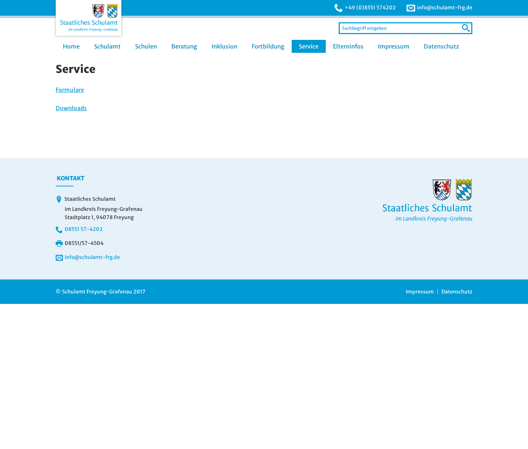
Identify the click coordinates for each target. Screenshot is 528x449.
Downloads (71, 108)
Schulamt (107, 46)
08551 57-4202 (84, 229)
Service (309, 46)
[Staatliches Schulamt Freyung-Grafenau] (88, 18)
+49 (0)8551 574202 (370, 7)
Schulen (146, 46)
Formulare (70, 89)
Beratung (184, 46)
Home (71, 46)
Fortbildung (268, 46)
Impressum (393, 46)
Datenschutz (441, 46)
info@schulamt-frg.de (444, 7)
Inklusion (224, 46)
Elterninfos (348, 46)
